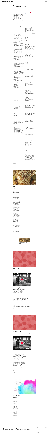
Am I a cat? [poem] (18, 186)
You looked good (17, 395)
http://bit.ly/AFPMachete (17, 35)
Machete (15, 11)
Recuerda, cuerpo (17, 331)
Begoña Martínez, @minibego (7, 1)
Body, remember (17, 268)
